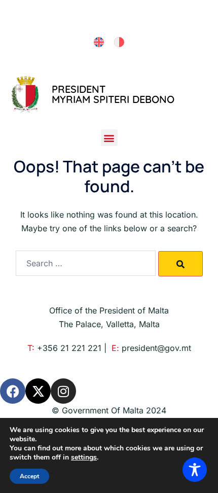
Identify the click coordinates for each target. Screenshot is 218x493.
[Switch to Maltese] (119, 42)
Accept (29, 476)
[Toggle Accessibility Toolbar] (194, 469)
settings (84, 457)
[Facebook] (12, 391)
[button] (109, 137)
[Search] (180, 263)
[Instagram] (63, 391)
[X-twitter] (38, 391)
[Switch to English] (99, 42)
